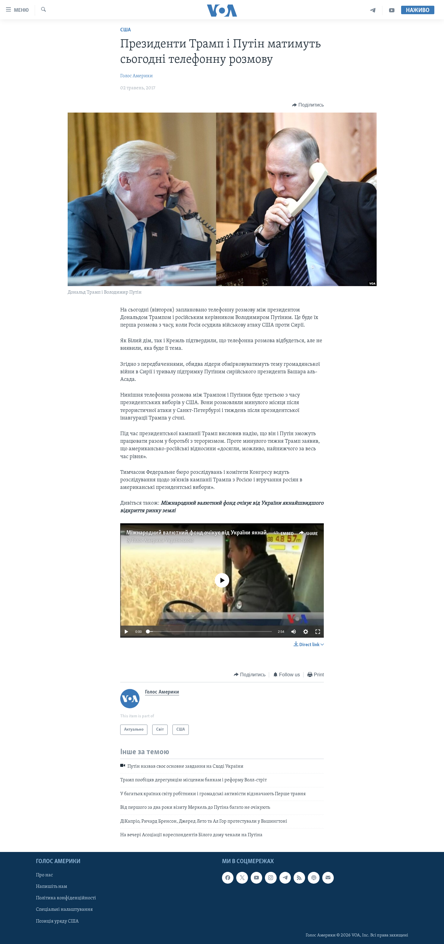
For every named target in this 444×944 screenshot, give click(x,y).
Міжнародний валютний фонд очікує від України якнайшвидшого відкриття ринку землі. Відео (247, 533)
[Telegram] (372, 10)
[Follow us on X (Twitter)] (242, 878)
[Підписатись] (328, 878)
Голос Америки (136, 76)
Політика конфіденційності (66, 898)
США (125, 30)
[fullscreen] (318, 632)
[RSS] (299, 878)
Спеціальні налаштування (64, 909)
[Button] (308, 105)
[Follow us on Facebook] (227, 878)
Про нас (44, 875)
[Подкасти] (313, 878)
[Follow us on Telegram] (285, 878)
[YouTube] (391, 10)
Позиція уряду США (57, 921)
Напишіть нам (51, 887)
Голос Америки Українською (162, 540)
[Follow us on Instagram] (270, 878)
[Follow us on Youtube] (256, 878)
